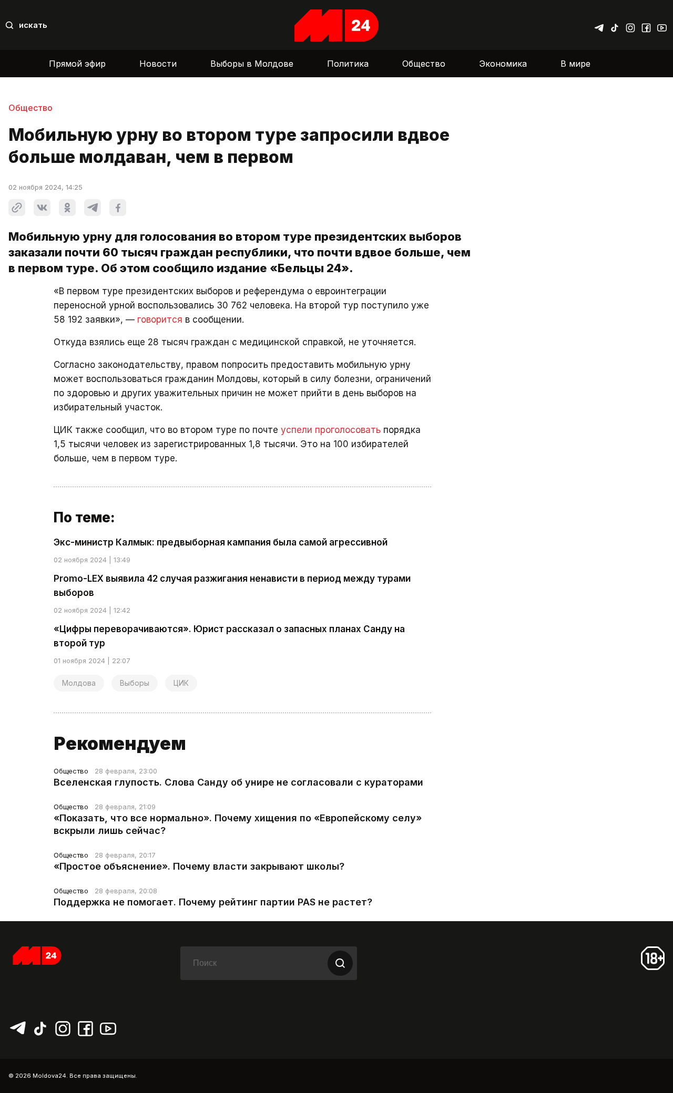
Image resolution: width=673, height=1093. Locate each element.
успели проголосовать (331, 430)
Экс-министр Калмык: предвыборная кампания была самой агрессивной (221, 542)
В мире (575, 63)
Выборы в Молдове (251, 63)
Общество (423, 63)
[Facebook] (646, 25)
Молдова (79, 682)
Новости (158, 63)
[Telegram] (599, 25)
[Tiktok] (614, 25)
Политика (348, 63)
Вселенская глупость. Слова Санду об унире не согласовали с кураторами (238, 782)
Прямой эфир (77, 63)
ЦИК (181, 682)
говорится (159, 319)
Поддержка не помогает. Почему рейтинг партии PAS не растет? (213, 902)
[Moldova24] (336, 25)
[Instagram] (630, 25)
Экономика (503, 63)
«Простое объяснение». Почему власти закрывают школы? (199, 866)
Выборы (134, 682)
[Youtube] (662, 25)
